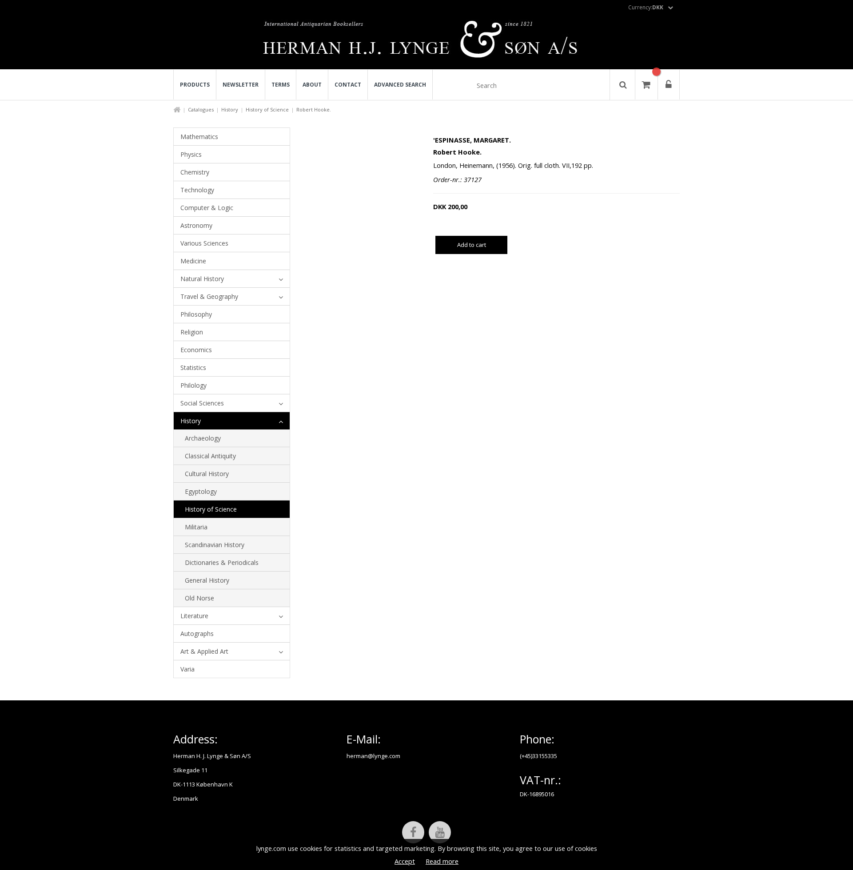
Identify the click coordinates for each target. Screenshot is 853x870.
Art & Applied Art (204, 651)
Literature (194, 616)
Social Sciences (202, 403)
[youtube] (440, 832)
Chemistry (194, 172)
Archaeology (203, 438)
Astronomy (196, 225)
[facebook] (413, 832)
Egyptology (201, 491)
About (312, 84)
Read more (442, 861)
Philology (193, 385)
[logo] (426, 41)
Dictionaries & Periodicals (222, 562)
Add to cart (471, 245)
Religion (191, 332)
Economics (196, 350)
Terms (280, 84)
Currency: (645, 7)
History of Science (267, 109)
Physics (191, 154)
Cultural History (207, 473)
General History (207, 580)
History (229, 109)
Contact (348, 84)
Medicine (193, 261)
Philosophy (196, 314)
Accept (405, 861)
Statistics (193, 367)
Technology (197, 190)
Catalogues (201, 109)
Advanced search (400, 84)
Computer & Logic (206, 207)
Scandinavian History (214, 544)
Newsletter (241, 84)
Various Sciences (204, 243)
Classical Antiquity (210, 456)
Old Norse (199, 598)
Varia (187, 669)
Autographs (197, 633)
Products (195, 84)
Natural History (202, 278)
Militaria (196, 527)
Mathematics (199, 136)
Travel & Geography (209, 296)
